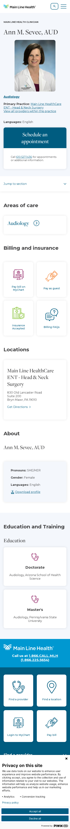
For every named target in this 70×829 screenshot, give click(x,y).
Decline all (35, 818)
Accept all (35, 811)
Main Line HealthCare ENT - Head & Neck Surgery (32, 105)
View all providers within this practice (30, 111)
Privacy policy (10, 802)
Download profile (27, 492)
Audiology (12, 97)
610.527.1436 (24, 157)
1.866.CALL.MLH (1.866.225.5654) (39, 658)
